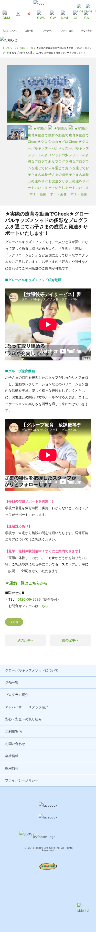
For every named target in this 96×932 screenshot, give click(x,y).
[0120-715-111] (80, 9)
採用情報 (11, 768)
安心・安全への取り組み (23, 719)
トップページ (9, 47)
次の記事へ (25, 640)
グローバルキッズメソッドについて (31, 670)
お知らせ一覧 (26, 47)
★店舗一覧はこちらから (26, 583)
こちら (43, 606)
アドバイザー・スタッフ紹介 (26, 707)
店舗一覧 (11, 683)
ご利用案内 (13, 731)
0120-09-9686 (29, 599)
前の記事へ (70, 640)
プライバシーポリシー (21, 780)
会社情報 (11, 756)
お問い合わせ (15, 744)
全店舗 (14, 621)
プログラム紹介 (16, 695)
